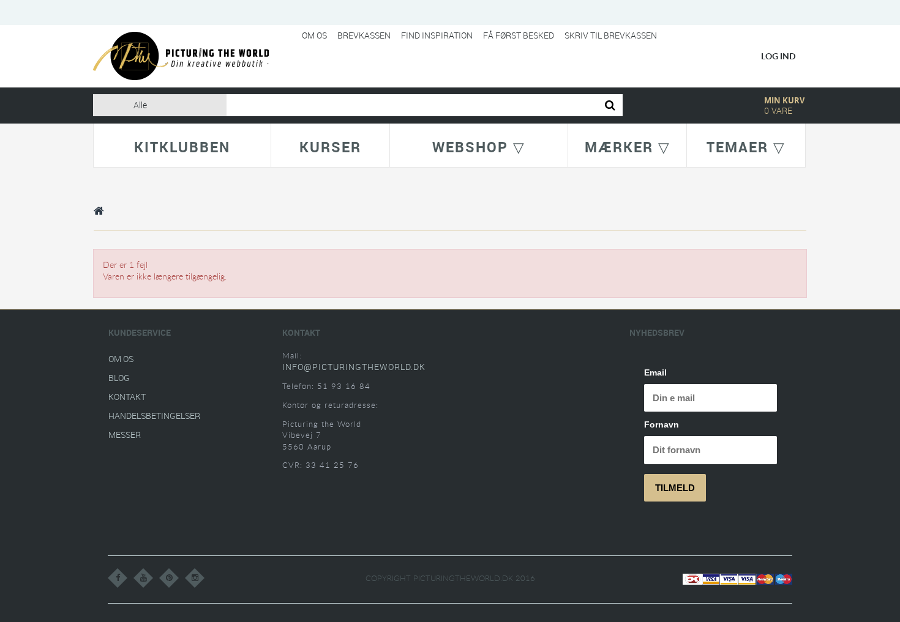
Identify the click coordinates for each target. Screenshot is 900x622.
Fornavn (661, 424)
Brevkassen (364, 35)
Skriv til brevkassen (610, 35)
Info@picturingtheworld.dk (354, 366)
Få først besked (518, 35)
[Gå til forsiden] (99, 210)
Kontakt (127, 396)
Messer (124, 434)
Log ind (778, 56)
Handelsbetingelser (154, 415)
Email (655, 372)
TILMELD (675, 488)
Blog (119, 377)
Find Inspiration (437, 35)
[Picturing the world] (181, 55)
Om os (314, 35)
